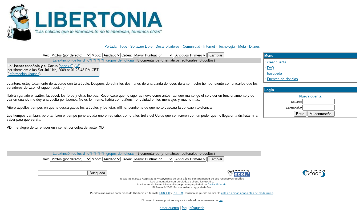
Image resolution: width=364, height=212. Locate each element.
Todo (123, 46)
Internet (209, 46)
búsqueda (274, 73)
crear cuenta (276, 62)
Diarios (254, 46)
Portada (110, 46)
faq (184, 208)
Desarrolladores (168, 46)
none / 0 (66, 66)
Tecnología (226, 46)
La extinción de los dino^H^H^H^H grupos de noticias (94, 60)
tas (221, 200)
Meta (242, 46)
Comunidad (191, 46)
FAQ (270, 68)
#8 (77, 66)
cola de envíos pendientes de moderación (247, 192)
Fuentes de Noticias (282, 79)
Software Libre (141, 46)
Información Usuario (24, 74)
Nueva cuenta (310, 96)
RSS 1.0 (164, 192)
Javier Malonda (217, 184)
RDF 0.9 (178, 192)
